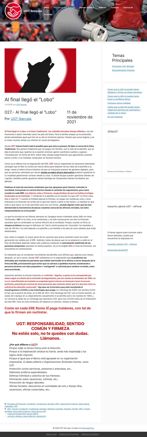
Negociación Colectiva (69, 404)
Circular (15, 409)
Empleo (75, 409)
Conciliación (31, 404)
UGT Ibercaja (33, 11)
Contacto (115, 7)
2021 (9, 409)
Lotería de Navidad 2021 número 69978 (22, 414)
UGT (16, 406)
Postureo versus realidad (119, 103)
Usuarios (48, 14)
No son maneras (115, 117)
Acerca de (128, 7)
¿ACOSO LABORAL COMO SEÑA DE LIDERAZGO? (26, 416)
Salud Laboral (84, 404)
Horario (87, 409)
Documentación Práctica (123, 70)
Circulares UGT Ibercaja (64, 7)
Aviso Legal (51, 434)
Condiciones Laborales (45, 404)
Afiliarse (102, 7)
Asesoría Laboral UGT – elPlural (122, 244)
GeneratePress (88, 428)
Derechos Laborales (55, 409)
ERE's (57, 404)
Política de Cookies (90, 434)
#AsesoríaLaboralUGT (117, 250)
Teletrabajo (9, 406)
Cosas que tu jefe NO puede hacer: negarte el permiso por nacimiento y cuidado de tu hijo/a (124, 110)
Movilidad (8, 411)
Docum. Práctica (86, 7)
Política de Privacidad (69, 434)
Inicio (46, 7)
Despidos (67, 409)
